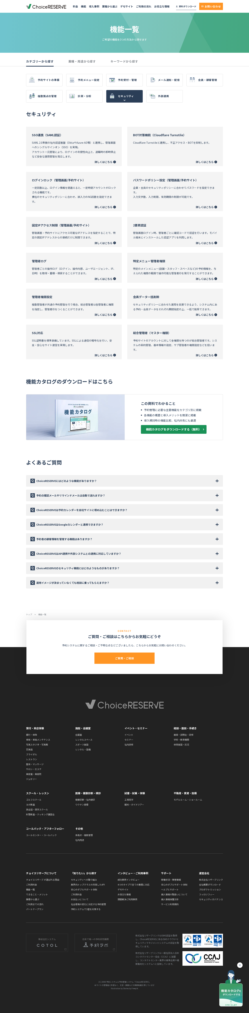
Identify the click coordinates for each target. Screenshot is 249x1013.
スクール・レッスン (37, 793)
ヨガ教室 (30, 804)
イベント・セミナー (135, 728)
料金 (75, 6)
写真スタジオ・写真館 (37, 744)
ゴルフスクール (33, 799)
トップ (29, 614)
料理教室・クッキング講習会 (40, 814)
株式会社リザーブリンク (211, 879)
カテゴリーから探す (40, 61)
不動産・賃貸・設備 (185, 793)
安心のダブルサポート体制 (84, 889)
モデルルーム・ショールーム (188, 799)
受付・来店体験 (35, 728)
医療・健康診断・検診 (88, 793)
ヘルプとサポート (170, 889)
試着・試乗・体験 (134, 793)
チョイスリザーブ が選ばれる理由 (42, 879)
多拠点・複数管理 (84, 835)
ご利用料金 (31, 884)
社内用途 (79, 839)
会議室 (78, 734)
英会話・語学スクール (37, 809)
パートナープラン (34, 909)
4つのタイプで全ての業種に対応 (133, 884)
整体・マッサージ (35, 764)
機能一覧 (30, 889)
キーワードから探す (124, 61)
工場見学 (128, 799)
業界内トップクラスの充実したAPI (88, 884)
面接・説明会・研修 (183, 734)
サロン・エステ (33, 769)
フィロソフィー (206, 894)
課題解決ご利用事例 (127, 899)
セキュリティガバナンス (211, 899)
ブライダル (31, 754)
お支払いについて (79, 899)
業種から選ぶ (109, 6)
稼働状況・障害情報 (171, 879)
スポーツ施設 (81, 744)
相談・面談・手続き (185, 728)
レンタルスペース (83, 739)
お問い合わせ (213, 6)
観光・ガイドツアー (134, 804)
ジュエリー (31, 778)
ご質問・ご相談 (124, 658)
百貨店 (29, 749)
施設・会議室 (83, 728)
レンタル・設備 (83, 749)
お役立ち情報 (162, 6)
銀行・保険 (31, 734)
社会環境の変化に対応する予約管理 (88, 904)
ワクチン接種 (81, 804)
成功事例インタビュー (128, 879)
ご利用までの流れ (35, 904)
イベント (128, 734)
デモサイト (126, 6)
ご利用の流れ (143, 6)
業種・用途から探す (82, 61)
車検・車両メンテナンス (38, 739)
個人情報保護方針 (170, 899)
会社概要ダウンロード (210, 884)
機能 (83, 6)
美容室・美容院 (33, 773)
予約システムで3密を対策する (86, 909)
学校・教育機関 (181, 739)
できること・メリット (37, 894)
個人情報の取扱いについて (174, 894)
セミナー (128, 739)
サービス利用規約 (170, 904)
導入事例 (94, 6)
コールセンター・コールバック (41, 835)
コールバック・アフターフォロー (45, 828)
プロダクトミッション (210, 889)
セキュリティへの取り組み (84, 879)
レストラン (31, 759)
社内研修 (128, 744)
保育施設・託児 (181, 744)
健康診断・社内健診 (85, 799)
